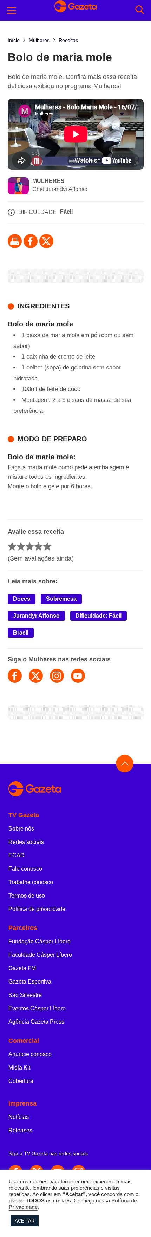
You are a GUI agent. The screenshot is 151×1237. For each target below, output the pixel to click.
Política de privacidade (36, 909)
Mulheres (48, 181)
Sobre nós (21, 829)
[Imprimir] (15, 241)
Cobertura (20, 1081)
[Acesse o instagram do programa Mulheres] (57, 676)
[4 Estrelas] (38, 546)
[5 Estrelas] (47, 546)
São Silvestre (25, 995)
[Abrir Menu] (11, 10)
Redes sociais (26, 842)
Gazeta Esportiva (29, 982)
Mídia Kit (19, 1068)
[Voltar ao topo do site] (124, 763)
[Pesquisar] (139, 10)
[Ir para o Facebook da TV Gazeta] (31, 241)
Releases (20, 1130)
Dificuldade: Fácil (99, 616)
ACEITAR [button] (24, 1221)
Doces (21, 599)
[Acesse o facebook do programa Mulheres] (15, 676)
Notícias (18, 1117)
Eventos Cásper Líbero (37, 1008)
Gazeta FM (22, 968)
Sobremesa (61, 599)
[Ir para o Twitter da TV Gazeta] (46, 241)
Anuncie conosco (30, 1054)
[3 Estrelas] (29, 546)
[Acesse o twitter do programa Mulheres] (36, 676)
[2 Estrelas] (21, 546)
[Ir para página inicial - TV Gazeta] (75, 10)
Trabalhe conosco (30, 882)
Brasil (20, 633)
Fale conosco (25, 869)
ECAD (16, 855)
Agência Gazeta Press (36, 1022)
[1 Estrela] (12, 546)
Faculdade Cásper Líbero (40, 955)
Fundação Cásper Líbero (39, 941)
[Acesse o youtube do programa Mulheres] (78, 676)
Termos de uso (26, 896)
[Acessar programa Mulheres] (18, 186)
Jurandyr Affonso (36, 616)
